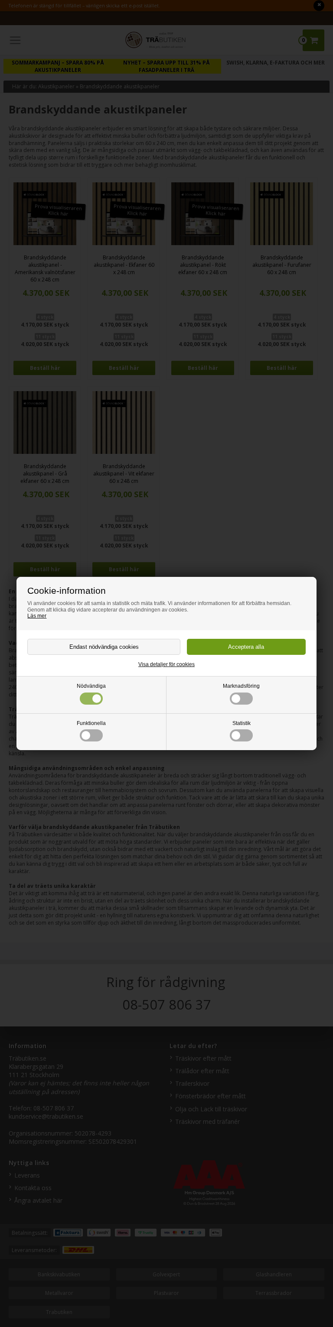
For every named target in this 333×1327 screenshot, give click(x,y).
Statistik (241, 723)
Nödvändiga (91, 686)
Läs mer (36, 616)
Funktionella (91, 723)
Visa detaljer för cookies (166, 664)
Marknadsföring (241, 686)
